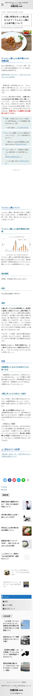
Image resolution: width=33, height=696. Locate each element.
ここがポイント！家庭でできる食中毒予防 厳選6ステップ (10, 556)
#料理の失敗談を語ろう (13, 157)
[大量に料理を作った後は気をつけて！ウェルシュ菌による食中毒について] (19, 480)
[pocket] (14, 480)
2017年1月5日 (23, 128)
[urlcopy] (28, 480)
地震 (6, 601)
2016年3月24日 (21, 144)
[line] (23, 480)
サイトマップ (16, 682)
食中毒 (5, 487)
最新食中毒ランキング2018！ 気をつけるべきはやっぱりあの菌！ (10, 543)
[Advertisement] (16, 187)
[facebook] (9, 480)
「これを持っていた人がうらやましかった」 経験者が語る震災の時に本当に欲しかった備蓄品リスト (11, 625)
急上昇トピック (10, 609)
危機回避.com (16, 6)
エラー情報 (8, 605)
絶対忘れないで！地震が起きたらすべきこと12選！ (11, 639)
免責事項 (24, 682)
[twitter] (5, 480)
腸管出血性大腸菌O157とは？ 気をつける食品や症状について (10, 504)
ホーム (8, 682)
